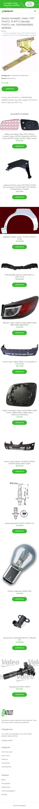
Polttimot (5, 759)
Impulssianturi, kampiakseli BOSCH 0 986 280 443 (19, 639)
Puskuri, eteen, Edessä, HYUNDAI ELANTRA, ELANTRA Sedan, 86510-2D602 (19, 462)
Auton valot (6, 756)
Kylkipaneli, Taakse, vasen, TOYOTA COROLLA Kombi (19, 238)
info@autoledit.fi (7, 740)
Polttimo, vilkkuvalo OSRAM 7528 (19, 591)
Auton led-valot (7, 752)
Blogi (3, 780)
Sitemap (4, 794)
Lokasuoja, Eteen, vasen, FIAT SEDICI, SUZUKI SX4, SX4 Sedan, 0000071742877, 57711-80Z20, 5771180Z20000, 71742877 (19, 187)
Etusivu (4, 31)
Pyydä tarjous (29, 4)
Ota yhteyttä (6, 783)
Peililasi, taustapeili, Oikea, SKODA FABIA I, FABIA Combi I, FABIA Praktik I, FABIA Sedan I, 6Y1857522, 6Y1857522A (19, 413)
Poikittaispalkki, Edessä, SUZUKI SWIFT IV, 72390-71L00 (19, 276)
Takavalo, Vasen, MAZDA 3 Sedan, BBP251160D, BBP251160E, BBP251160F (19, 324)
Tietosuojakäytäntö (8, 791)
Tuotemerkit (14, 75)
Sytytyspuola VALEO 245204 (19, 687)
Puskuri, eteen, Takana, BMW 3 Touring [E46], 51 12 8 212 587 (19, 363)
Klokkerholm (24, 75)
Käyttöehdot (6, 787)
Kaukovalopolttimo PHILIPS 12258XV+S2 (19, 523)
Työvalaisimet (6, 767)
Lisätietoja (10, 89)
